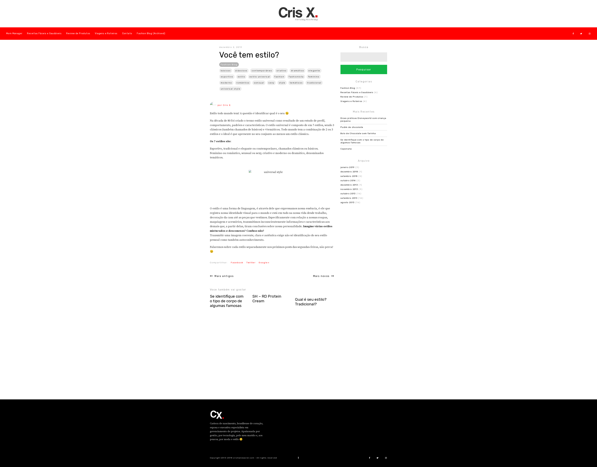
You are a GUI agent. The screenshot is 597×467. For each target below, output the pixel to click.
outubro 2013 (348, 193)
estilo (241, 77)
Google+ (264, 262)
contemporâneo (262, 70)
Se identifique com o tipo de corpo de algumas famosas (362, 141)
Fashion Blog (229, 64)
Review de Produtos (78, 33)
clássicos (241, 70)
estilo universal (260, 77)
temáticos (296, 83)
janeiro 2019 (347, 167)
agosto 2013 (347, 202)
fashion (279, 77)
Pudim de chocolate (351, 127)
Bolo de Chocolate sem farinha (358, 133)
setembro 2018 (349, 176)
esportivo (227, 77)
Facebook (237, 262)
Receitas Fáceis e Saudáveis (44, 33)
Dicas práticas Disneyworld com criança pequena (363, 119)
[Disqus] (272, 354)
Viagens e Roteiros (106, 33)
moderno (226, 83)
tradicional (314, 83)
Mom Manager (14, 33)
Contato (127, 33)
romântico (243, 83)
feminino (313, 77)
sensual (259, 83)
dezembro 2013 (349, 185)
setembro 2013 (348, 198)
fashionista (296, 77)
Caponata (346, 149)
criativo (282, 70)
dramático (297, 70)
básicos (226, 70)
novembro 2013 (349, 189)
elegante (314, 70)
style (282, 83)
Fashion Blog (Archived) (151, 33)
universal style (230, 89)
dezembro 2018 (349, 171)
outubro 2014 (348, 180)
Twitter (251, 262)
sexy (271, 83)
